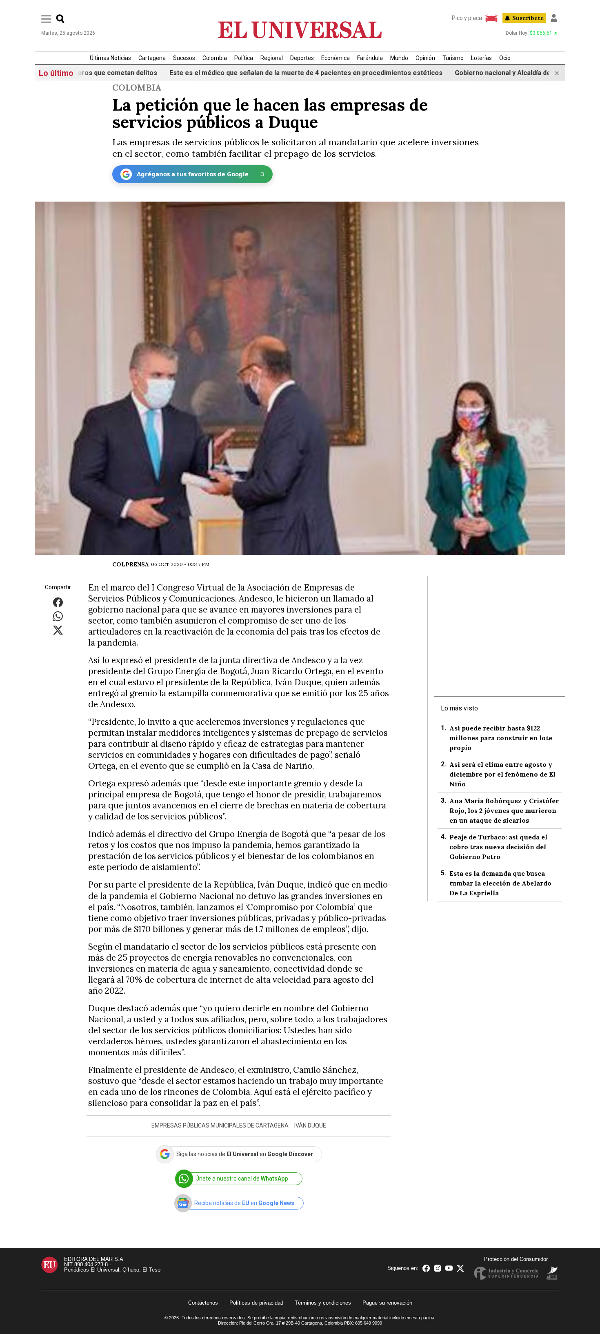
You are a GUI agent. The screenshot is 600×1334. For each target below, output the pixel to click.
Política (243, 58)
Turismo (453, 58)
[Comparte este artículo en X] (58, 629)
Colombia (214, 58)
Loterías (481, 58)
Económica (335, 58)
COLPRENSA (130, 564)
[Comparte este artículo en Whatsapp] (58, 615)
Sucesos (184, 58)
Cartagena (152, 58)
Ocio (505, 58)
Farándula (370, 58)
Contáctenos (203, 1302)
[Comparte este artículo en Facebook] (58, 601)
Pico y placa (467, 18)
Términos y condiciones (323, 1302)
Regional (271, 58)
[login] (554, 18)
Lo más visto (459, 708)
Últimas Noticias (110, 58)
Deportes (302, 58)
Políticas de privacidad (256, 1302)
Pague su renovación (387, 1302)
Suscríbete (528, 18)
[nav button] (46, 18)
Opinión (425, 58)
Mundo (399, 58)
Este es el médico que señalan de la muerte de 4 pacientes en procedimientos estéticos (272, 73)
